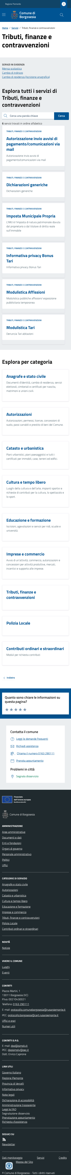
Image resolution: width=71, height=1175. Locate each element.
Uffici (5, 865)
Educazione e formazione (16, 906)
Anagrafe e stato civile (15, 884)
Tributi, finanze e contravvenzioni (24, 131)
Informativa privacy (13, 1089)
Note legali (8, 1095)
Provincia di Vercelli (13, 1083)
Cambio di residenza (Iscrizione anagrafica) (26, 77)
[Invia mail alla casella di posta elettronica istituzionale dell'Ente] (38, 1009)
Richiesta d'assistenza (14, 1122)
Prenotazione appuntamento (18, 1117)
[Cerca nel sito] (60, 15)
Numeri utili (8, 1026)
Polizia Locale (9, 923)
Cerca (61, 116)
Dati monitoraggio (12, 1158)
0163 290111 (21, 1004)
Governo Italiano (11, 1072)
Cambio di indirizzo (12, 73)
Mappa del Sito (24, 1162)
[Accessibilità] (9, 1166)
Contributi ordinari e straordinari (20, 929)
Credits (63, 1158)
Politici (5, 860)
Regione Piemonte (13, 4)
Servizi (15, 28)
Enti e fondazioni (11, 843)
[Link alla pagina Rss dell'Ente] (4, 1139)
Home (5, 28)
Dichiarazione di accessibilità (18, 1100)
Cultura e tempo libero (14, 901)
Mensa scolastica (12, 68)
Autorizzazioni (10, 890)
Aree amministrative (13, 832)
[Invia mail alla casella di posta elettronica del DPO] (19, 1046)
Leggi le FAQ (9, 1109)
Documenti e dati (12, 837)
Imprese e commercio (14, 912)
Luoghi (6, 967)
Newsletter (8, 1144)
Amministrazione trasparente (19, 1105)
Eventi (5, 972)
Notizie (6, 948)
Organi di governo (12, 848)
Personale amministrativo (16, 854)
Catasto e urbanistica (14, 895)
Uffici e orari (9, 1021)
